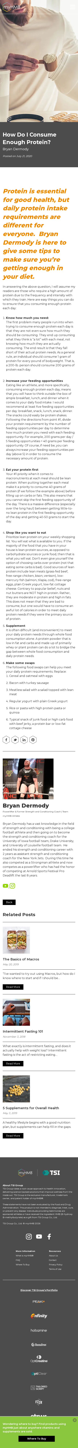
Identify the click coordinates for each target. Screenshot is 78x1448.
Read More (13, 987)
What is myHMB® (24, 1255)
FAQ (18, 1260)
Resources (55, 1251)
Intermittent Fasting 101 (23, 1031)
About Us (53, 1255)
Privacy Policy (55, 1264)
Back (9, 902)
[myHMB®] (11, 6)
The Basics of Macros (21, 959)
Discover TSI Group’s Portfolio (39, 1290)
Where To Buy (23, 1264)
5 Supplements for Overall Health (31, 1108)
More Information (25, 1251)
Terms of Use (55, 1269)
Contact (52, 1260)
